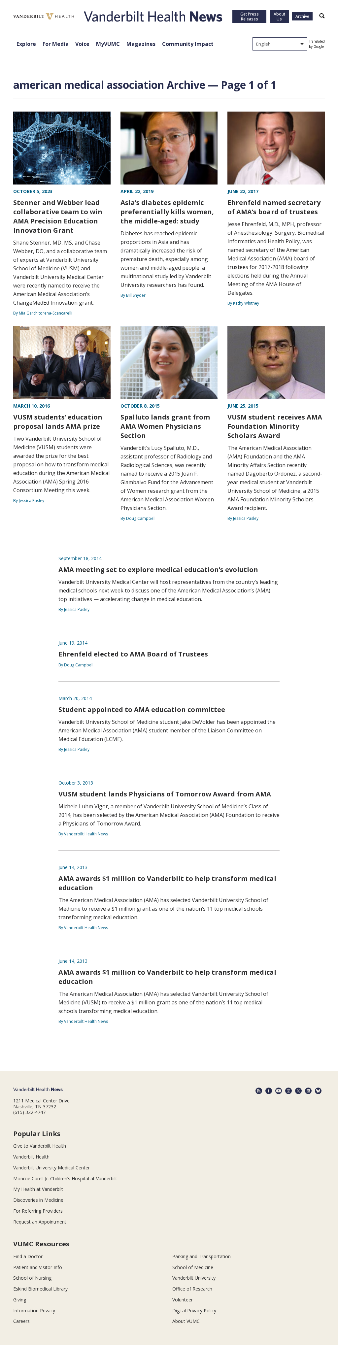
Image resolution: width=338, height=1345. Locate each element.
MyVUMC (108, 44)
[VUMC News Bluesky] (318, 1091)
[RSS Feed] (258, 1091)
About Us (279, 16)
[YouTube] (278, 1091)
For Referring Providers (38, 1211)
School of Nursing (32, 1278)
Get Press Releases (249, 16)
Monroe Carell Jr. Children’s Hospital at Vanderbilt (65, 1178)
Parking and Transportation (201, 1256)
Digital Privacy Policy (194, 1310)
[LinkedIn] (308, 1091)
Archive (302, 16)
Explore (26, 44)
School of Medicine (192, 1267)
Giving (19, 1299)
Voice (82, 44)
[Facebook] (268, 1091)
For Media (56, 44)
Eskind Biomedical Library (40, 1289)
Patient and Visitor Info (37, 1267)
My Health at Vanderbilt (38, 1189)
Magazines (140, 44)
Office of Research (192, 1289)
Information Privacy (34, 1310)
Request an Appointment (39, 1222)
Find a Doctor (28, 1256)
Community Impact (188, 44)
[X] (298, 1091)
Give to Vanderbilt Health (39, 1146)
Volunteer (182, 1299)
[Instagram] (288, 1091)
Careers (21, 1321)
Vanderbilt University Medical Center (51, 1167)
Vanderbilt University (194, 1278)
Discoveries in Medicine (38, 1200)
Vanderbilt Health (31, 1157)
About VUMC (186, 1321)
